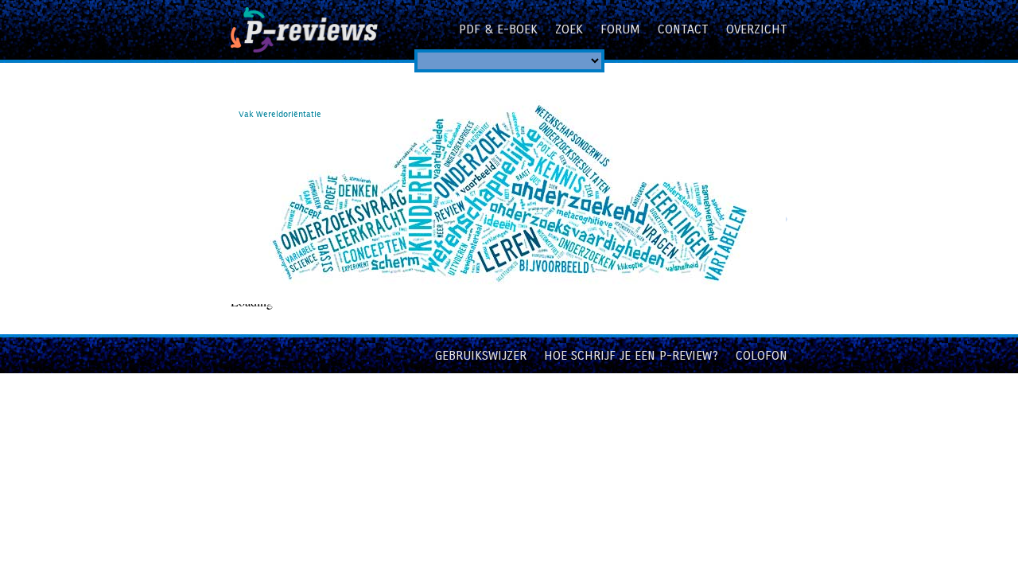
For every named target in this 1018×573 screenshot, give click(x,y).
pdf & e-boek (498, 29)
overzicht (756, 29)
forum (620, 29)
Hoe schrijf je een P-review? (631, 355)
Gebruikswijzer (480, 355)
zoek (569, 29)
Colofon (761, 355)
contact (683, 29)
